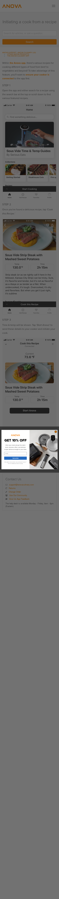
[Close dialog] (55, 431)
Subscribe (15, 458)
